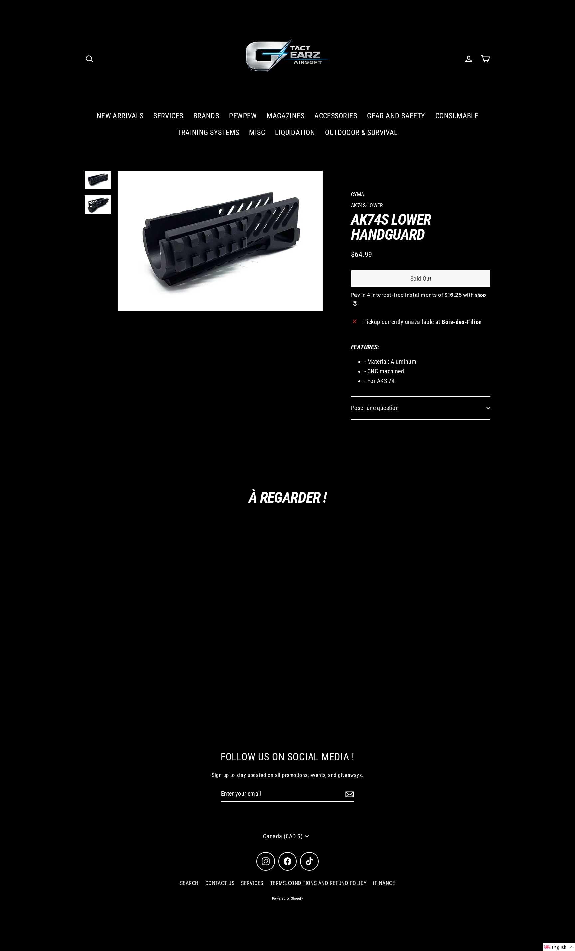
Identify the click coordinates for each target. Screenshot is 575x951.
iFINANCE (384, 883)
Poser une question (375, 407)
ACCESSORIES (335, 116)
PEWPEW (243, 116)
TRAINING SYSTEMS (208, 132)
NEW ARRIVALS (120, 116)
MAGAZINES (285, 116)
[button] (559, 947)
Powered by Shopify (287, 898)
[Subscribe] (348, 794)
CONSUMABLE (457, 116)
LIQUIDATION (295, 132)
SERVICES (168, 116)
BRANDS (206, 116)
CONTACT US (220, 883)
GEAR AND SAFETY (396, 116)
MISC (257, 132)
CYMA (357, 194)
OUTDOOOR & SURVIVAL (361, 132)
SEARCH (189, 883)
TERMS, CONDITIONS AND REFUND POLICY (318, 883)
